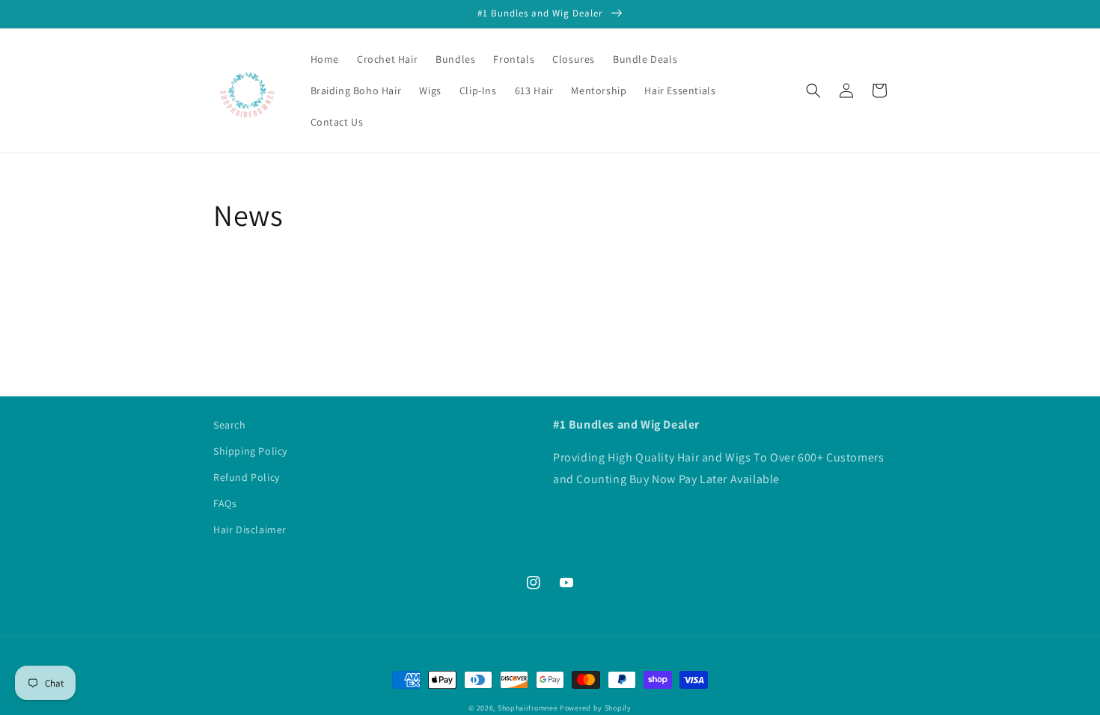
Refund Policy (246, 477)
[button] (813, 90)
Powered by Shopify (596, 708)
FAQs (224, 503)
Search (229, 425)
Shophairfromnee (528, 708)
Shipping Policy (250, 451)
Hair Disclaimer (250, 529)
